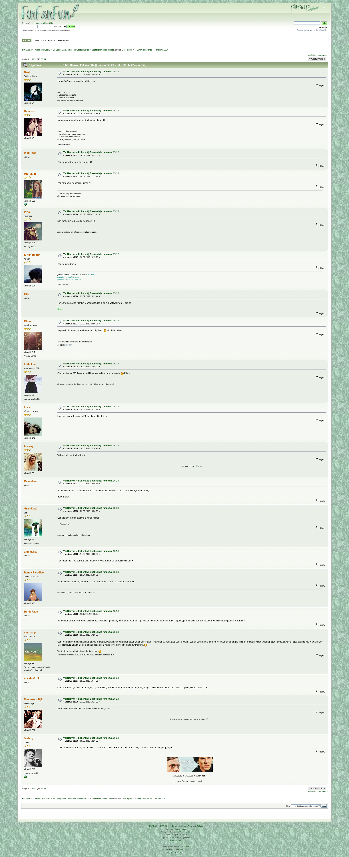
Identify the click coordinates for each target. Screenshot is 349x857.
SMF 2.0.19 (154, 826)
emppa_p (30, 632)
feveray (28, 446)
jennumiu (30, 173)
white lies (198, 466)
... (30, 59)
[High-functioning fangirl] (25, 777)
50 (33, 59)
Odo (124, 50)
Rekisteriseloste (175, 841)
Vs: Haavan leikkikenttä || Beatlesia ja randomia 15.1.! (91, 71)
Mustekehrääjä (33, 699)
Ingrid (129, 50)
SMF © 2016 (165, 826)
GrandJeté (30, 508)
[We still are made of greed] (25, 205)
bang (67, 196)
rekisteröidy (48, 23)
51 (35, 59)
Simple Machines (179, 826)
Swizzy (28, 738)
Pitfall (27, 211)
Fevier (28, 407)
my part (68, 344)
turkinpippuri (32, 254)
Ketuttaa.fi (182, 849)
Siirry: (288, 806)
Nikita (27, 72)
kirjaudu (36, 23)
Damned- (29, 111)
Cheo (27, 321)
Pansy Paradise (34, 572)
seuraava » (323, 55)
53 (42, 59)
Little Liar (30, 364)
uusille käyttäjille (312, 30)
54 (45, 59)
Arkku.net (185, 847)
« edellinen (312, 55)
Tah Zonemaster (180, 829)
